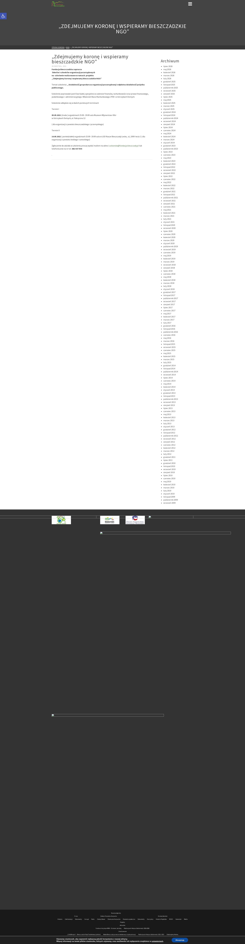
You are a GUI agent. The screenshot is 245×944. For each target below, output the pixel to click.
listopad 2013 (169, 396)
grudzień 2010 (169, 463)
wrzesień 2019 (169, 249)
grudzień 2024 (169, 112)
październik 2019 (170, 246)
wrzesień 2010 (169, 469)
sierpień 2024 (169, 124)
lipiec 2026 (168, 66)
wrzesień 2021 (169, 200)
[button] (3, 16)
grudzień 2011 (169, 457)
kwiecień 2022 (169, 185)
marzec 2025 (168, 106)
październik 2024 (170, 118)
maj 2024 (167, 133)
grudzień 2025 (169, 81)
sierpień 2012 (169, 442)
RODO (171, 919)
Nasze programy (116, 913)
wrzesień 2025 (169, 90)
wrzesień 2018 (169, 264)
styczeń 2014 (169, 390)
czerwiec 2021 (169, 206)
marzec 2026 (168, 75)
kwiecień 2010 (169, 484)
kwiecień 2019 (169, 258)
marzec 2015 (168, 359)
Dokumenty (78, 919)
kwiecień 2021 (169, 213)
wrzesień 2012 (169, 438)
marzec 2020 (168, 240)
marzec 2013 (168, 420)
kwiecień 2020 (169, 237)
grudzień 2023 (169, 145)
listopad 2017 (169, 295)
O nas (76, 916)
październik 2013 (170, 399)
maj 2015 (167, 353)
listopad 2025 (169, 84)
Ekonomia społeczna (129, 919)
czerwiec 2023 (169, 155)
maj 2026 (167, 69)
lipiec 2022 (168, 176)
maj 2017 (167, 313)
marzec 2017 (168, 319)
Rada (92, 919)
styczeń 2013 (169, 426)
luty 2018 (167, 286)
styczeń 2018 (169, 289)
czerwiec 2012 (169, 445)
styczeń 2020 (169, 243)
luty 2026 (167, 78)
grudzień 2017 (169, 292)
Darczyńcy (150, 919)
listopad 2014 (169, 368)
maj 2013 (167, 414)
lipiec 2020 (168, 231)
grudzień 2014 (169, 365)
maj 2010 (167, 481)
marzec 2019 (168, 261)
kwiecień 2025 (169, 103)
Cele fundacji (68, 919)
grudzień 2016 (169, 326)
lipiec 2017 (168, 307)
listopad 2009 (169, 496)
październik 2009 (170, 500)
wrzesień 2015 (169, 347)
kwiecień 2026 (169, 72)
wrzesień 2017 (169, 301)
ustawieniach (157, 941)
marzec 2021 (168, 216)
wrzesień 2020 (169, 228)
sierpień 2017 (169, 304)
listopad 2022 (169, 167)
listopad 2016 (169, 329)
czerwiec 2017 (169, 310)
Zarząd (86, 919)
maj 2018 (167, 277)
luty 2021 (167, 219)
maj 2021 (167, 209)
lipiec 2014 (168, 377)
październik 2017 (170, 298)
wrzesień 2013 (169, 402)
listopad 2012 (169, 432)
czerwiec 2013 (169, 411)
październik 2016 (170, 332)
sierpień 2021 (169, 203)
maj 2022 (167, 182)
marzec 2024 (168, 139)
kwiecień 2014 (169, 387)
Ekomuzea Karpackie (114, 919)
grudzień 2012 (169, 429)
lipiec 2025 (168, 97)
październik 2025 (170, 87)
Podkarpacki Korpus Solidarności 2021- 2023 (151, 934)
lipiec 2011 (168, 460)
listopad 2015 (169, 344)
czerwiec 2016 (169, 335)
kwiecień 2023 (169, 161)
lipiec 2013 (168, 408)
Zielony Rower (101, 919)
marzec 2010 (168, 487)
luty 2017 (167, 322)
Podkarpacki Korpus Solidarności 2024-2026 (136, 928)
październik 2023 (170, 148)
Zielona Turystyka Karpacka (108, 916)
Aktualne (122, 925)
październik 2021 (170, 197)
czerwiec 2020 (169, 234)
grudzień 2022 (169, 164)
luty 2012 (167, 454)
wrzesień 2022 (169, 170)
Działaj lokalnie (162, 916)
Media (186, 919)
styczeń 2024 (169, 142)
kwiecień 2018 (169, 280)
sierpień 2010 (169, 472)
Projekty (122, 922)
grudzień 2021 (169, 191)
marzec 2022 (168, 188)
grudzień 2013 (169, 393)
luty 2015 (167, 362)
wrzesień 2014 (169, 374)
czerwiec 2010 (169, 478)
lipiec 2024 (168, 127)
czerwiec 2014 (169, 380)
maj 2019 (167, 255)
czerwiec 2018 (169, 274)
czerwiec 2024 (169, 130)
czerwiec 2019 (169, 252)
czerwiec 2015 (169, 350)
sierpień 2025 (169, 93)
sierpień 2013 (169, 405)
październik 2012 (170, 435)
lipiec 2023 (168, 151)
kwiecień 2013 (169, 417)
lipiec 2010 (168, 475)
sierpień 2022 (169, 173)
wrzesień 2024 (169, 121)
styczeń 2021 (169, 222)
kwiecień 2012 (169, 448)
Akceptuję (179, 940)
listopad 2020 (169, 225)
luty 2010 (167, 490)
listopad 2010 (169, 466)
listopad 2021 (169, 194)
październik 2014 (170, 371)
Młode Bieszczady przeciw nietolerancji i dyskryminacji (119, 934)
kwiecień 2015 (169, 356)
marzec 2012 (168, 451)
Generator (178, 919)
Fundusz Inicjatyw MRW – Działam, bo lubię (108, 928)
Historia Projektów (161, 919)
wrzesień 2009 (169, 503)
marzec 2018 (168, 283)
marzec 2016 (168, 341)
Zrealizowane (122, 931)
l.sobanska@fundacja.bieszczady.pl (123, 145)
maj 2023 (167, 158)
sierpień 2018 (169, 267)
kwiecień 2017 (169, 316)
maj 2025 (167, 100)
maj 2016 (167, 338)
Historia (60, 919)
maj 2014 (167, 384)
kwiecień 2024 (169, 136)
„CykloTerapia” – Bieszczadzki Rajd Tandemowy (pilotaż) (84, 934)
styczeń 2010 (169, 493)
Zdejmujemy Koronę (172, 934)
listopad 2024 (169, 115)
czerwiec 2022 (169, 179)
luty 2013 (167, 423)
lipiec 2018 (168, 271)
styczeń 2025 (169, 109)
